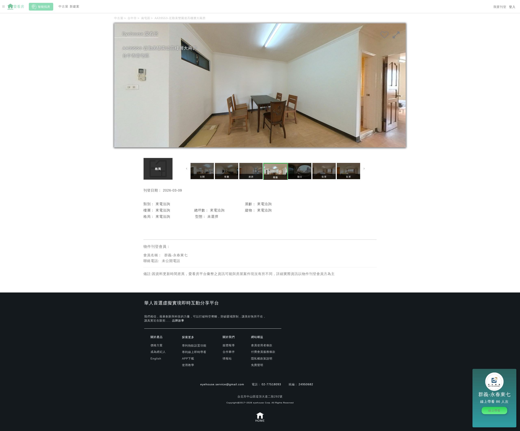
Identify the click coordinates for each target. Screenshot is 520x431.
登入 (512, 7)
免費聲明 (257, 365)
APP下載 (188, 358)
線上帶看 (494, 410)
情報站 (227, 358)
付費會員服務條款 (263, 351)
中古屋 (63, 6)
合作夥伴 (229, 351)
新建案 (74, 6)
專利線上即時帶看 (194, 352)
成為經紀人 (158, 351)
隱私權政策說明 (261, 358)
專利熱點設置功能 (194, 345)
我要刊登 (499, 7)
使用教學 (188, 365)
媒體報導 (229, 345)
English (156, 358)
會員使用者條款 (261, 345)
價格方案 (157, 345)
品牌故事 (178, 320)
